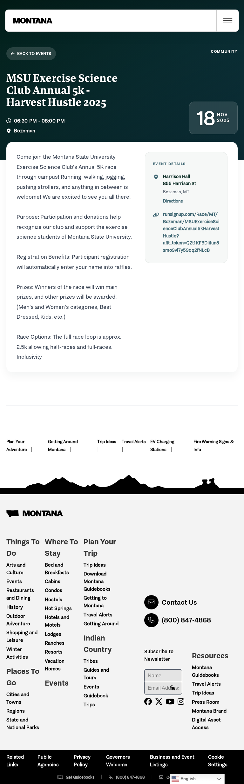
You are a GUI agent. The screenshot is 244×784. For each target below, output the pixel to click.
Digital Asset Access (206, 723)
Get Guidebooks (80, 777)
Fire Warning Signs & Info (213, 445)
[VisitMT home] (28, 20)
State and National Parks (22, 723)
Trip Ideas (106, 441)
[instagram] (181, 701)
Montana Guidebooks (205, 671)
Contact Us (179, 602)
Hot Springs (58, 608)
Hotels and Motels (57, 621)
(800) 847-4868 (186, 620)
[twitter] (159, 701)
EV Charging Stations (162, 445)
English (187, 778)
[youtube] (170, 701)
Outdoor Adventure (18, 620)
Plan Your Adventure (17, 445)
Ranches (54, 643)
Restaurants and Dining (20, 594)
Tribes (91, 661)
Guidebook (96, 696)
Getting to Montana (95, 601)
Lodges (53, 634)
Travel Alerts (134, 441)
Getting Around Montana (63, 445)
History (14, 607)
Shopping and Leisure (21, 636)
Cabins (52, 581)
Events (14, 581)
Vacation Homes (54, 665)
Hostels (53, 599)
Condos (53, 590)
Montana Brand (209, 711)
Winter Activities (17, 653)
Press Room (205, 702)
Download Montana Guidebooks (97, 581)
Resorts (54, 652)
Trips (89, 704)
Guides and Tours (96, 674)
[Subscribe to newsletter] (172, 688)
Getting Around (101, 624)
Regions (15, 711)
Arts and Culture (15, 568)
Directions (173, 201)
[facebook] (148, 701)
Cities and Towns (17, 698)
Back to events (34, 53)
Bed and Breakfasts (57, 568)
